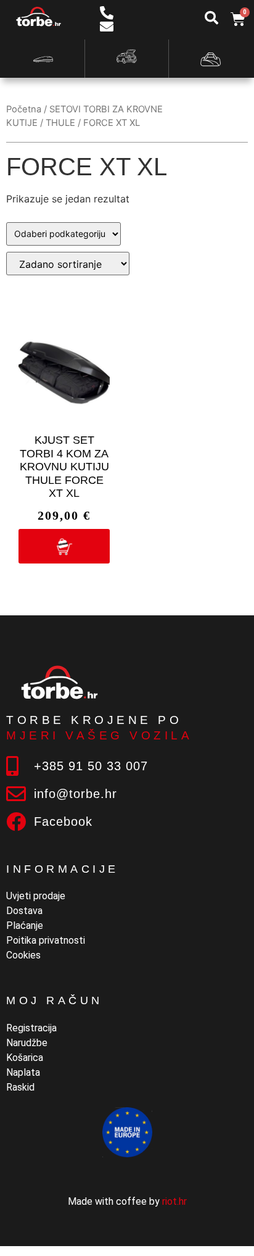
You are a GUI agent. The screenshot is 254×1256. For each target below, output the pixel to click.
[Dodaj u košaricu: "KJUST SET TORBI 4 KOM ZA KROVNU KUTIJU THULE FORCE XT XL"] (64, 546)
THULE (60, 122)
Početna (23, 109)
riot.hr (174, 1201)
